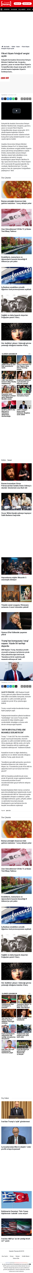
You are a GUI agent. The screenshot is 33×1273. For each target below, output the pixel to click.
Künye (11, 1256)
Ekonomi (14, 9)
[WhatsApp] (13, 99)
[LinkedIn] (11, 99)
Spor (29, 9)
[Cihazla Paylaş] (16, 99)
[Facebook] (2, 99)
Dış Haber (21, 9)
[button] (24, 99)
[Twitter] (5, 99)
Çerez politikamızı (24, 1267)
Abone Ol (17, 3)
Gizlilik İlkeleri (25, 1256)
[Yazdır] (22, 99)
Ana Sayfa (6, 46)
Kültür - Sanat (16, 46)
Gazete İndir (27, 3)
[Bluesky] (8, 99)
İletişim (18, 1256)
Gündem (6, 9)
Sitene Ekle (16, 1258)
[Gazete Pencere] (6, 3)
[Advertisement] (16, 437)
